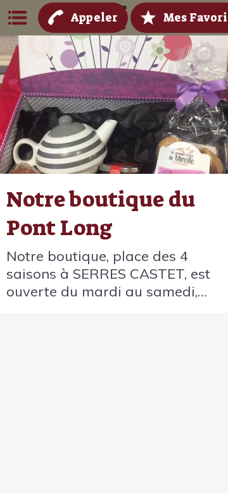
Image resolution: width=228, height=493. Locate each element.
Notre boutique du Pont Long (100, 213)
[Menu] (18, 18)
